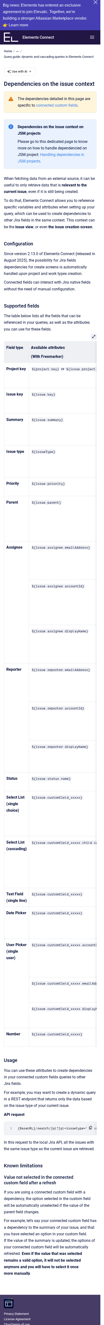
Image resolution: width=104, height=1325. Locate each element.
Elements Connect (38, 37)
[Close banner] (95, 2)
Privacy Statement (16, 1314)
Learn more (18, 25)
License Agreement (17, 1319)
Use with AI (19, 71)
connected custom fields (57, 105)
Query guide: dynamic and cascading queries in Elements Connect (49, 57)
